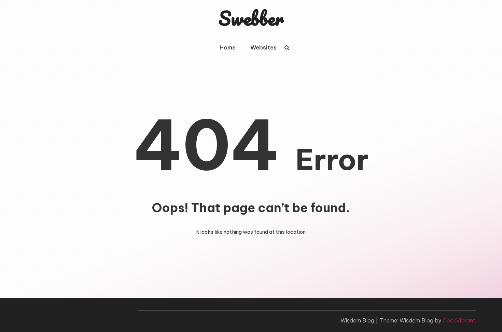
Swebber (251, 18)
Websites (263, 47)
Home (228, 47)
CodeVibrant (459, 320)
